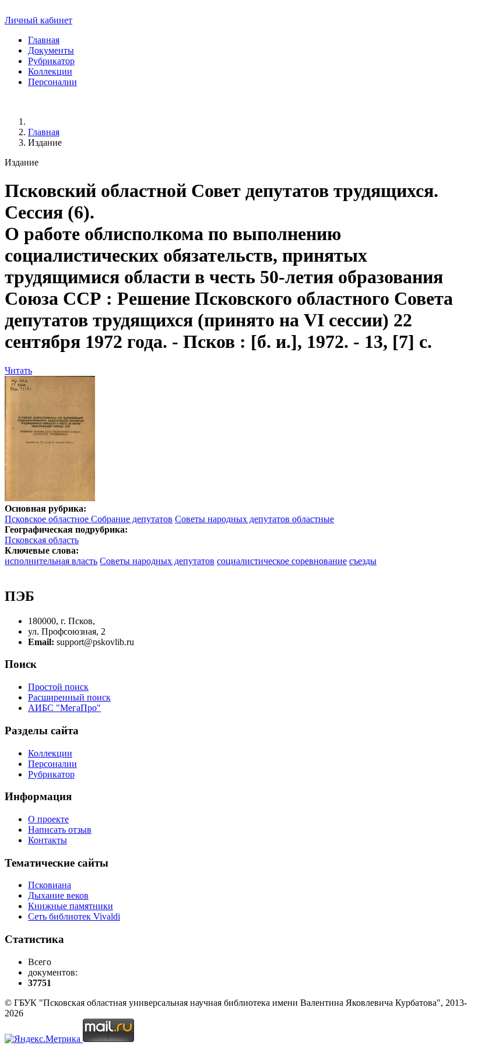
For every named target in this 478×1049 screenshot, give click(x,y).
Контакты (47, 840)
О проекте (48, 819)
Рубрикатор (51, 61)
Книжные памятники (70, 906)
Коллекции (50, 71)
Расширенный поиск (69, 697)
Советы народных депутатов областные (254, 519)
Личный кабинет (38, 20)
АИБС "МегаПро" (64, 708)
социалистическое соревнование (282, 561)
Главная (43, 40)
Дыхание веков (58, 895)
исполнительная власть (51, 561)
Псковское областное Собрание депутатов (89, 519)
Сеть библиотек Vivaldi (74, 916)
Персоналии (52, 82)
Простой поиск (58, 687)
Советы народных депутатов (157, 561)
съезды (363, 561)
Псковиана (49, 885)
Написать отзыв (60, 830)
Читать (18, 370)
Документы (51, 50)
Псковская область (42, 540)
